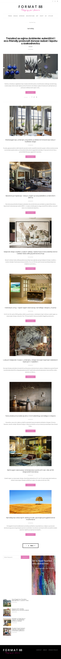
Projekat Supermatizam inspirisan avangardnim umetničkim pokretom (18, 629)
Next (31, 545)
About (45, 650)
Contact (39, 650)
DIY (46, 15)
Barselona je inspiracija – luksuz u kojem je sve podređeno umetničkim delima (30, 197)
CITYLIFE (50, 15)
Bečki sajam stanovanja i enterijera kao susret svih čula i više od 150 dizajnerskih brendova (30, 471)
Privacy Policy (53, 650)
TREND (10, 15)
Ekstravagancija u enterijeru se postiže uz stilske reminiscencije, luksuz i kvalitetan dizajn (30, 141)
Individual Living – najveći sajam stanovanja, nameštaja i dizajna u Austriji (30, 308)
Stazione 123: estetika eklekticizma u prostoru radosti (20, 609)
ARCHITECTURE (30, 15)
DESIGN (15, 15)
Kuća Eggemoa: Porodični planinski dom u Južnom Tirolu (20, 600)
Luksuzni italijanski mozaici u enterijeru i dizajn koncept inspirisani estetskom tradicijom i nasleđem (30, 361)
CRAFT (41, 15)
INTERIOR (21, 15)
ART (37, 15)
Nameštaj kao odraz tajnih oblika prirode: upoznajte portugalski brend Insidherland (30, 518)
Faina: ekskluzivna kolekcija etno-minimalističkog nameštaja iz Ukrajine (30, 416)
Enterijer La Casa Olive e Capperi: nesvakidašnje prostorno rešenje (18, 620)
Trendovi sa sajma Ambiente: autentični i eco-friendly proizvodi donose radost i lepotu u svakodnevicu (30, 41)
